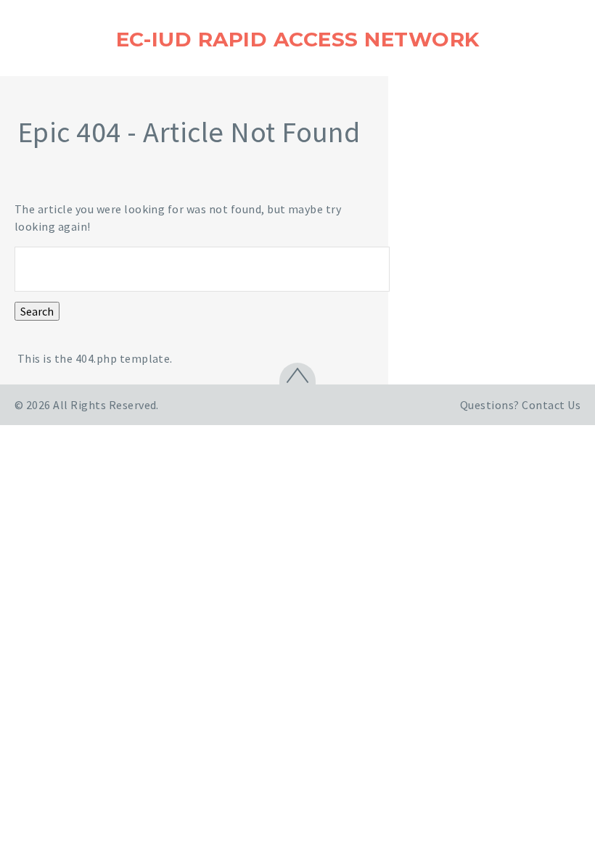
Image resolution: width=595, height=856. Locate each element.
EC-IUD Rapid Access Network (298, 39)
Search (37, 311)
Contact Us (551, 405)
